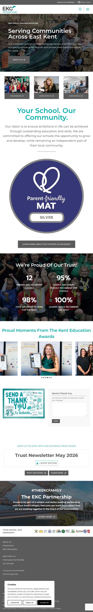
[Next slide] (90, 358)
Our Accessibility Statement (27, 608)
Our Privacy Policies (9, 608)
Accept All (44, 603)
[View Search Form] (80, 9)
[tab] (42, 377)
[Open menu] (87, 9)
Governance (8, 546)
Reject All (30, 603)
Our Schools (8, 563)
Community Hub (10, 574)
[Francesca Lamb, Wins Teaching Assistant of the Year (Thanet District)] (46, 359)
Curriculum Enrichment (13, 571)
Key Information (10, 549)
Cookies (58, 608)
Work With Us (9, 556)
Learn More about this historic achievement (46, 244)
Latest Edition (48, 463)
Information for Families (13, 560)
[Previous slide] (3, 358)
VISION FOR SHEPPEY (66, 2)
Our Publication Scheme (46, 608)
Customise (15, 603)
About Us (7, 542)
